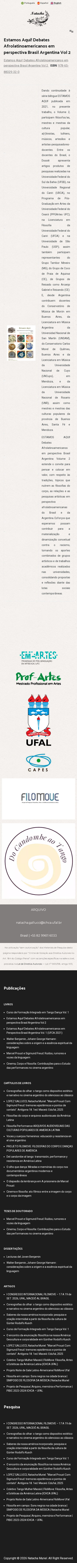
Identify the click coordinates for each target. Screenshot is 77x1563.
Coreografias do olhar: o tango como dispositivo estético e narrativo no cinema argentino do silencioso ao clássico (40, 1093)
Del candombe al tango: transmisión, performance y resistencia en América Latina (37, 1158)
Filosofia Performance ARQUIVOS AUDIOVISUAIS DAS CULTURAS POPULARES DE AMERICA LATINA (38, 1128)
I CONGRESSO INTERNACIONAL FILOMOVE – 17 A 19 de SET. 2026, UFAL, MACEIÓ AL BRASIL (39, 1296)
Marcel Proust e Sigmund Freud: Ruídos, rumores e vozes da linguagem (36, 1055)
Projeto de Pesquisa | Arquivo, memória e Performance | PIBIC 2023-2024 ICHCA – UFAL (40, 1388)
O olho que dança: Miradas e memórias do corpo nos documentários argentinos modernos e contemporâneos (37, 1171)
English (57, 3)
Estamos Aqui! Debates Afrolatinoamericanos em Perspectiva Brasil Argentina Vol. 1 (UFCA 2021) (36, 1030)
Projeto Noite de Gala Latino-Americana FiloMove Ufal (38, 1370)
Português (29, 3)
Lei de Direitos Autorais (29, 963)
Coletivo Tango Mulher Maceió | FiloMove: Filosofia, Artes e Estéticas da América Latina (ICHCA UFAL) (40, 1362)
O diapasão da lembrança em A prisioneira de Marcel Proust (38, 1183)
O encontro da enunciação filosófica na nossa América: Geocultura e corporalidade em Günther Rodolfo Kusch (39, 1337)
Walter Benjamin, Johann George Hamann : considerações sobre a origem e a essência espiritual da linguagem (39, 1043)
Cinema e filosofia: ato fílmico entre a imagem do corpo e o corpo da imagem (39, 1193)
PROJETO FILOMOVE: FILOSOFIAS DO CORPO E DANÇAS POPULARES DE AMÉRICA (40, 1148)
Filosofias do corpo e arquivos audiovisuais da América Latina (38, 1117)
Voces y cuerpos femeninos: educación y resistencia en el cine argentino (39, 1138)
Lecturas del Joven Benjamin (24, 1256)
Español (44, 3)
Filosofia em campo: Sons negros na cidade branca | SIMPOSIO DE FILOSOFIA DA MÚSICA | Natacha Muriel (38, 1378)
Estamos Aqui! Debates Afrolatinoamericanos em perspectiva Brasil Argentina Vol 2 (36, 1020)
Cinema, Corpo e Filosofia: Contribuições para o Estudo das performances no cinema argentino (38, 1065)
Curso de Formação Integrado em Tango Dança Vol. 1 (38, 1012)
